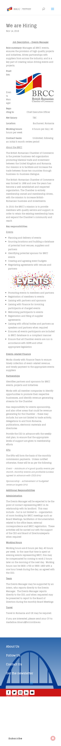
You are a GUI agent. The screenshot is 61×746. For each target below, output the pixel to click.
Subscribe (15, 738)
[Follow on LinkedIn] (26, 692)
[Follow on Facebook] (8, 692)
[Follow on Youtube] (32, 692)
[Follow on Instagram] (20, 692)
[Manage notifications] (53, 738)
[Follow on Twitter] (14, 692)
